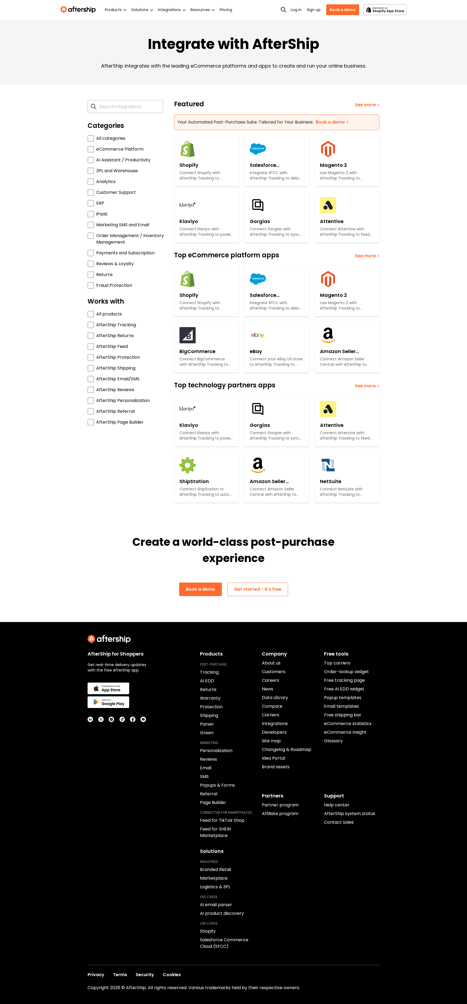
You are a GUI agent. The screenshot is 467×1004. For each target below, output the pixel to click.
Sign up (314, 9)
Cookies (172, 975)
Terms (120, 975)
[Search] (283, 9)
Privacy (96, 975)
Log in (296, 9)
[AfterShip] (79, 9)
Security (145, 975)
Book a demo (343, 9)
